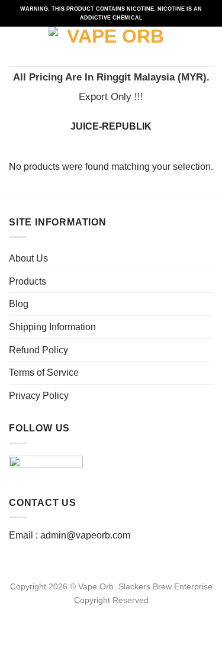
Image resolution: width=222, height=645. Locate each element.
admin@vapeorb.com (85, 535)
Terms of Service (44, 372)
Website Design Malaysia (111, 613)
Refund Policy (38, 350)
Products (27, 281)
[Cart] (207, 47)
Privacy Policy (39, 396)
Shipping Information (52, 327)
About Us (28, 258)
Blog (18, 304)
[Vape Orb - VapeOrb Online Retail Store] (111, 46)
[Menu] (16, 46)
